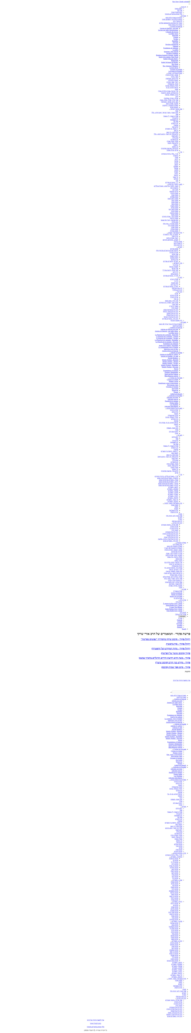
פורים (176, 473)
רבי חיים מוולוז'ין (177, 290)
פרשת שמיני (174, 907)
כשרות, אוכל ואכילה (176, 575)
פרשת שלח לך (174, 928)
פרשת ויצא (175, 869)
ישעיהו (176, 172)
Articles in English (176, 353)
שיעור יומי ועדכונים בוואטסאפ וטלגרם (170, 23)
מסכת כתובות (174, 213)
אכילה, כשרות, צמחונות (171, 98)
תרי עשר (175, 177)
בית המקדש (174, 419)
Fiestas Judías (174, 403)
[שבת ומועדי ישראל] (170, 109)
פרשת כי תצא (174, 952)
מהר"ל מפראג (178, 263)
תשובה (176, 413)
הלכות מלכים (174, 258)
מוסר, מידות (174, 77)
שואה (176, 89)
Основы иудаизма (172, 387)
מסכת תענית (174, 206)
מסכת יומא (175, 200)
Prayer (176, 369)
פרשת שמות (174, 882)
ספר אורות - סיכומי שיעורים (169, 525)
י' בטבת (176, 145)
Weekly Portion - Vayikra (170, 363)
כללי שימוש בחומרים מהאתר (173, 14)
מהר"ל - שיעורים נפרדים (170, 275)
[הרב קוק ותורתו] (172, 523)
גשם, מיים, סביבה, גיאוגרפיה (169, 102)
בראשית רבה (174, 188)
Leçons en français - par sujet (169, 28)
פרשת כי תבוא (173, 953)
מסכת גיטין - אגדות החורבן (170, 216)
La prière (175, 50)
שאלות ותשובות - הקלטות (170, 105)
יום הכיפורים (174, 139)
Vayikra (175, 39)
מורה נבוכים (174, 259)
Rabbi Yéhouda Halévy (170, 59)
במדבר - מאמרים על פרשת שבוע (168, 483)
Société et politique (172, 53)
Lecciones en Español (175, 71)
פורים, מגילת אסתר (172, 150)
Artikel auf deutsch (176, 394)
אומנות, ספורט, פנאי (172, 103)
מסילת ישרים (174, 279)
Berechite (175, 35)
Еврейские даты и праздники (168, 383)
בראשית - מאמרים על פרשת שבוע (167, 478)
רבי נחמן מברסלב (177, 288)
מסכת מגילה (174, 207)
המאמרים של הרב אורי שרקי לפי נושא (170, 324)
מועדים (180, 435)
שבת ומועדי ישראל (176, 109)
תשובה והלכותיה (173, 80)
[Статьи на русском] (169, 378)
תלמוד (176, 507)
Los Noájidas (174, 404)
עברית (180, 618)
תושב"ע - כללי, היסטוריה (170, 234)
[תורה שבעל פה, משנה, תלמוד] (163, 503)
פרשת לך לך (174, 862)
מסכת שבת (174, 195)
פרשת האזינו (174, 959)
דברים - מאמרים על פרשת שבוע (168, 485)
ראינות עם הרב (173, 431)
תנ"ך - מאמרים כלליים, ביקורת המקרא (166, 476)
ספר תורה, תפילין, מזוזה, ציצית (169, 100)
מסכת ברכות (174, 193)
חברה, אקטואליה (173, 84)
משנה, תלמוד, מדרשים (175, 184)
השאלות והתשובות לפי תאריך (173, 548)
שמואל (176, 168)
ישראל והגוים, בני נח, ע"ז (174, 794)
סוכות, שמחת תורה (172, 464)
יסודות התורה (174, 410)
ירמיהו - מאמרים (173, 496)
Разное (176, 392)
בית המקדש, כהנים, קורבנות (169, 93)
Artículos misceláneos (171, 406)
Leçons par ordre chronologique (168, 30)
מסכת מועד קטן (173, 209)
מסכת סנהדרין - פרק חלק (170, 224)
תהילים (176, 179)
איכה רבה (175, 189)
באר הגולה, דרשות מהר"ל (170, 270)
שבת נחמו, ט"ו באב (172, 132)
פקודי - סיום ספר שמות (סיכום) (175, 667)
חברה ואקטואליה (173, 415)
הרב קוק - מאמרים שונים (170, 541)
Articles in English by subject (169, 354)
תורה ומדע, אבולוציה (172, 78)
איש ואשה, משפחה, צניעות (174, 571)
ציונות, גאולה (178, 560)
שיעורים (183, 16)
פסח (177, 114)
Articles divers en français (170, 351)
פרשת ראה (175, 948)
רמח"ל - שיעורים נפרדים (170, 286)
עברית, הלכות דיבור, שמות (174, 553)
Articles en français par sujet (169, 329)
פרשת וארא (174, 883)
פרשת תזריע (174, 909)
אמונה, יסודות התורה (172, 75)
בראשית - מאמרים (176, 857)
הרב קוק (179, 292)
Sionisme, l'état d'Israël (171, 51)
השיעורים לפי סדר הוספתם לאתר (172, 19)
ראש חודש (175, 437)
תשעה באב (174, 453)
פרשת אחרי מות (173, 912)
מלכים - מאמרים (173, 492)
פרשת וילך (175, 957)
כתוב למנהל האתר (176, 12)
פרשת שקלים (178, 844)
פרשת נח (175, 860)
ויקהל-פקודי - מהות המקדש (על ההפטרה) (171, 648)
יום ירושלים (174, 123)
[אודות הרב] (179, 600)
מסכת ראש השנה (173, 198)
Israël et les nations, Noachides (168, 345)
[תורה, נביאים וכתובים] (172, 853)
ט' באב (176, 130)
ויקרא (176, 159)
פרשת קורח (174, 930)
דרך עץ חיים (174, 284)
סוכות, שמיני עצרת (172, 141)
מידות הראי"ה (174, 528)
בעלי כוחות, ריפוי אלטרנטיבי (173, 582)
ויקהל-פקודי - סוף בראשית (178, 644)
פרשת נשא (175, 925)
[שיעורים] (180, 16)
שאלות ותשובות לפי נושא (174, 546)
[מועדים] (177, 435)
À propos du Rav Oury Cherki (172, 603)
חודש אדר (179, 842)
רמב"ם (180, 247)
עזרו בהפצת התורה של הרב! (181, 677)
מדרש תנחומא (174, 191)
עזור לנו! (179, 10)
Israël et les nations (176, 717)
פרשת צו (175, 905)
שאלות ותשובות (181, 542)
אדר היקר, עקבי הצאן (171, 301)
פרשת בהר (175, 918)
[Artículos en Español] (168, 396)
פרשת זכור (179, 846)
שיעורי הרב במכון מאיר (175, 25)
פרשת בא (175, 885)
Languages (182, 616)
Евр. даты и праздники (174, 754)
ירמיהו (176, 173)
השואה (176, 424)
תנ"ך (180, 152)
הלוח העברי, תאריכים (175, 584)
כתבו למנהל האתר (95, 1023)
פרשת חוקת (174, 932)
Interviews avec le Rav (171, 349)
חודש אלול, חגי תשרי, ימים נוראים (168, 456)
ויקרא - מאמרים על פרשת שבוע (168, 482)
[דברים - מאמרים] (171, 941)
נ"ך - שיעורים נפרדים (171, 182)
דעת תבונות (174, 283)
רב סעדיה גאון (178, 243)
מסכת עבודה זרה (173, 225)
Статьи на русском (176, 378)
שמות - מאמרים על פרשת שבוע (168, 480)
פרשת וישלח (174, 871)
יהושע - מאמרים (173, 487)
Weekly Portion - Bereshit (170, 360)
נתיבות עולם (174, 274)
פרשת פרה (179, 849)
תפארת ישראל (173, 267)
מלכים (176, 170)
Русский (179, 623)
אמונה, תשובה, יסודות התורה (173, 550)
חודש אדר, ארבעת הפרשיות (169, 471)
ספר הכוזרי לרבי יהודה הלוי (174, 516)
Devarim (175, 43)
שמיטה (176, 421)
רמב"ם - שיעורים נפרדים (170, 261)
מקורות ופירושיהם (176, 551)
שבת (176, 111)
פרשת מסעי (174, 939)
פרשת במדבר (174, 923)
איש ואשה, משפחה (172, 428)
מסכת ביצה (174, 204)
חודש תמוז (175, 127)
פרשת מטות (174, 937)
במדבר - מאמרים (177, 921)
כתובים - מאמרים (173, 501)
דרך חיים (175, 272)
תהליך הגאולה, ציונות (171, 417)
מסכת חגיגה (174, 211)
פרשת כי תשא (174, 896)
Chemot (175, 37)
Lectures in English (176, 69)
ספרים (184, 589)
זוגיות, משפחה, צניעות (171, 94)
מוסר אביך (175, 304)
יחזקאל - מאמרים (173, 498)
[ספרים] (181, 589)
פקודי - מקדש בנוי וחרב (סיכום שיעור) (172, 662)
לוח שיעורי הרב (177, 21)
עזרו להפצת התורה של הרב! (95, 1020)
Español (179, 625)
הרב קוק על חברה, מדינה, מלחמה (168, 539)
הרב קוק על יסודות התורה (170, 534)
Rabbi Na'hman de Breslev (169, 62)
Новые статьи (173, 381)
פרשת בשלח (174, 887)
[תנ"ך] (178, 152)
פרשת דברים (174, 943)
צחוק (176, 430)
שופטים (176, 166)
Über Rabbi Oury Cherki (174, 611)
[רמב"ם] (177, 247)
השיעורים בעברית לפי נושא (174, 17)
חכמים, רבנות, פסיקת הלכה (174, 555)
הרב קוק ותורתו (177, 523)
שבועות (176, 125)
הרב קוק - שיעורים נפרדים (170, 318)
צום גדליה (175, 137)
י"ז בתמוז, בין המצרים (171, 129)
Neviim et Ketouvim (171, 44)
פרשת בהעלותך (173, 926)
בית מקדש (179, 790)
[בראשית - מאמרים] (170, 857)
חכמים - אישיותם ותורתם (170, 240)
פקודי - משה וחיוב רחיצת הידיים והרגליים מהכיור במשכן (164, 658)
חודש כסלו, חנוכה (173, 143)
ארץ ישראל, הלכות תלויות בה (173, 562)
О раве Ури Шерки (175, 607)
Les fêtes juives (173, 34)
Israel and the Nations (171, 374)
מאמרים (183, 322)
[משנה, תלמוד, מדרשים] (168, 184)
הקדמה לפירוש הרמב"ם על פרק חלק (167, 250)
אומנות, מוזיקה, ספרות (175, 585)
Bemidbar (179, 711)
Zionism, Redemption (171, 372)
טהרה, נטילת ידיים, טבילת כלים (172, 577)
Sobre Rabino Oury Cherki (173, 609)
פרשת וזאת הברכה (172, 961)
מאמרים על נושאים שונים (174, 408)
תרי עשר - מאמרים (172, 499)
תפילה (180, 514)
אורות (176, 293)
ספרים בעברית (177, 591)
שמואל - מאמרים (173, 491)
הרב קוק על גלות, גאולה (171, 537)
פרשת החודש (178, 851)
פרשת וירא (175, 864)
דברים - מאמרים (177, 941)
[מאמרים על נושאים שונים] (166, 408)
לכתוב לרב (183, 612)
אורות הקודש (174, 295)
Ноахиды (175, 390)
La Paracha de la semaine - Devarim (167, 342)
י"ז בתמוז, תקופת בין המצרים (169, 451)
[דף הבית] (180, 7)
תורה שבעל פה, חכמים (175, 232)
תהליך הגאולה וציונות (171, 86)
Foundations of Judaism (170, 370)
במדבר (176, 161)
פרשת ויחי (175, 878)
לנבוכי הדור (174, 308)
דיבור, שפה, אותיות (172, 82)
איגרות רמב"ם (174, 252)
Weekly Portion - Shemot (170, 361)
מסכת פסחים (174, 197)
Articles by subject (176, 726)
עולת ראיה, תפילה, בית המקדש (168, 302)
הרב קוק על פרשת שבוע (171, 310)
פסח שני (175, 121)
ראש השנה (175, 136)
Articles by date (177, 728)
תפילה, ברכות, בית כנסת (174, 557)
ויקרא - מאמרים (177, 901)
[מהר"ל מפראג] (173, 263)
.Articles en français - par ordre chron (166, 331)
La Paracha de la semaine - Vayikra (167, 338)
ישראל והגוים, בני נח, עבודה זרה (168, 422)
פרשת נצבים (174, 955)
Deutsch (179, 627)
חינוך (176, 96)
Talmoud (175, 46)
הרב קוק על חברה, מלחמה (174, 1014)
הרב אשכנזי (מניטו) (176, 320)
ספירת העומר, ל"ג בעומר (170, 116)
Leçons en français (176, 26)
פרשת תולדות (174, 867)
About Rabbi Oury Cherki (174, 605)
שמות (176, 157)
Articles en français (176, 327)
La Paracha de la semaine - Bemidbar (166, 340)
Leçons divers (174, 68)
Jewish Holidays (173, 358)
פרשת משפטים (173, 891)
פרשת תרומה (174, 892)
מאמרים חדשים (177, 326)
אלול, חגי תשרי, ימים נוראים (173, 828)
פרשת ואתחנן (174, 944)
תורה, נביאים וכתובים (179, 853)
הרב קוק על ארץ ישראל (171, 317)
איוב (177, 180)
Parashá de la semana (171, 401)
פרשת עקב (175, 946)
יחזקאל (176, 175)
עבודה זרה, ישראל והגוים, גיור (173, 568)
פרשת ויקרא (174, 903)
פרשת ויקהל (174, 898)
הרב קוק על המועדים (172, 532)
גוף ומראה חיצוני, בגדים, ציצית (173, 573)
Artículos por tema (172, 397)
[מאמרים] (180, 322)
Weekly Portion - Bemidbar (169, 365)
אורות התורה (174, 297)
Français (179, 620)
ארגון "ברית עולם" (180, 614)
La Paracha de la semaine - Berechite (166, 335)
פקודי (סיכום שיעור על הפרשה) (175, 653)
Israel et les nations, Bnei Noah (168, 57)
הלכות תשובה (174, 256)
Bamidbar (175, 41)
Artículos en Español (175, 396)
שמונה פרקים (174, 249)
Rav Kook (175, 64)
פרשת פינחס (174, 935)
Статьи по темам (172, 379)
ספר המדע (175, 254)
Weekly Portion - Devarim (170, 367)
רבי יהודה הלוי (178, 245)
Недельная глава (172, 385)
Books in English (176, 594)
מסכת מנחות (174, 229)
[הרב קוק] (176, 292)
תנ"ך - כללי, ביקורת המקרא (169, 154)
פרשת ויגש (175, 876)
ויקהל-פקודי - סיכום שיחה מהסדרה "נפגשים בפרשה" (165, 639)
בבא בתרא (175, 222)
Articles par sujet (177, 701)
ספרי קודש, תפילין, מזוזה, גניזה (173, 578)
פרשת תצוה (174, 894)
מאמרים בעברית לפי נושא (178, 695)
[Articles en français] (173, 699)
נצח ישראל (175, 268)
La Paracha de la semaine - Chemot (167, 336)
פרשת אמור (174, 916)
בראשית (175, 155)
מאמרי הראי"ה (173, 306)
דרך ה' (176, 281)
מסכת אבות (174, 227)
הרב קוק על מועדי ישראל (170, 311)
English (179, 622)
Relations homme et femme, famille (167, 55)
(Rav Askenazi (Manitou (170, 66)
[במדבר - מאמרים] (171, 921)
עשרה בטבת (174, 467)
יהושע (176, 164)
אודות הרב (183, 600)
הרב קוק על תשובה (172, 313)
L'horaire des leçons (172, 32)
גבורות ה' (175, 265)
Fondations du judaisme (170, 48)
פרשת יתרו (175, 889)
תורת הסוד (175, 236)
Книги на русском (176, 596)
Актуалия (175, 388)
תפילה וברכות (178, 241)
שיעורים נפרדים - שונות (175, 73)
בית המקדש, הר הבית (175, 564)
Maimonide (174, 60)
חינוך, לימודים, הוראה (175, 569)
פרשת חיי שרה (173, 866)
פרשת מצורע (174, 910)
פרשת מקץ (175, 875)
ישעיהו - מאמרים (173, 494)
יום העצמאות (174, 120)
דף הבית (183, 7)
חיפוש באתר (178, 8)
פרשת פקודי (174, 900)
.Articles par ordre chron (174, 702)
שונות (176, 433)
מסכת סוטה (174, 215)
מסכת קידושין (174, 218)
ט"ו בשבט (175, 146)
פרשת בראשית (173, 858)
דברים (176, 163)
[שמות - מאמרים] (172, 880)
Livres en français (176, 593)
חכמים (176, 508)
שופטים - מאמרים (172, 489)
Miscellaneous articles (171, 376)
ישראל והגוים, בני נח (172, 87)
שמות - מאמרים (177, 880)
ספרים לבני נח (178, 598)
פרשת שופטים (174, 950)
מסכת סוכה (174, 202)
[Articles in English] (170, 353)
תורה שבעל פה (173, 510)
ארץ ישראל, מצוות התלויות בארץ (168, 91)
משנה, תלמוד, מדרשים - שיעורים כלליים (166, 186)
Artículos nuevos (173, 399)
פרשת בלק (175, 934)
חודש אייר (175, 118)
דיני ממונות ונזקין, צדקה (175, 580)
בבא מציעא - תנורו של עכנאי (169, 220)
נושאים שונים (174, 107)
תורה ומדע (175, 412)
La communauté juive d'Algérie (168, 347)
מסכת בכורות (174, 231)
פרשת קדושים (174, 914)
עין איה (176, 299)
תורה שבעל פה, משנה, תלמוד (173, 503)
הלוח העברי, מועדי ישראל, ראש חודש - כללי (165, 112)
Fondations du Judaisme (170, 344)
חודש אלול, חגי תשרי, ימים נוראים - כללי (166, 134)
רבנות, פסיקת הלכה (172, 238)
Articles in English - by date (169, 356)
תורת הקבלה (174, 512)
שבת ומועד (179, 559)
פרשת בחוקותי (173, 919)
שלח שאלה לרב (177, 544)
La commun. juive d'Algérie (173, 719)
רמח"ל (180, 277)
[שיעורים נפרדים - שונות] (167, 73)
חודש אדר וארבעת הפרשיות (169, 148)
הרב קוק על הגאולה (172, 315)
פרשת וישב (175, 873)
